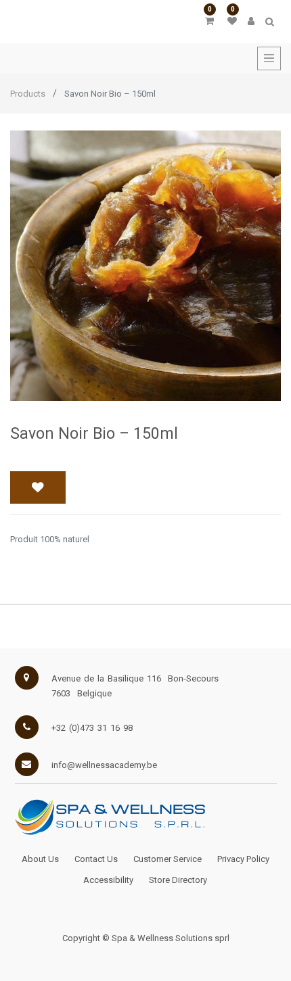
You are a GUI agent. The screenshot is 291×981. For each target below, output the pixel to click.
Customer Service (167, 859)
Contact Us (96, 859)
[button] (38, 487)
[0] (209, 21)
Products (27, 94)
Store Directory (178, 880)
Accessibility (108, 880)
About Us (40, 859)
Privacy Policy (243, 859)
